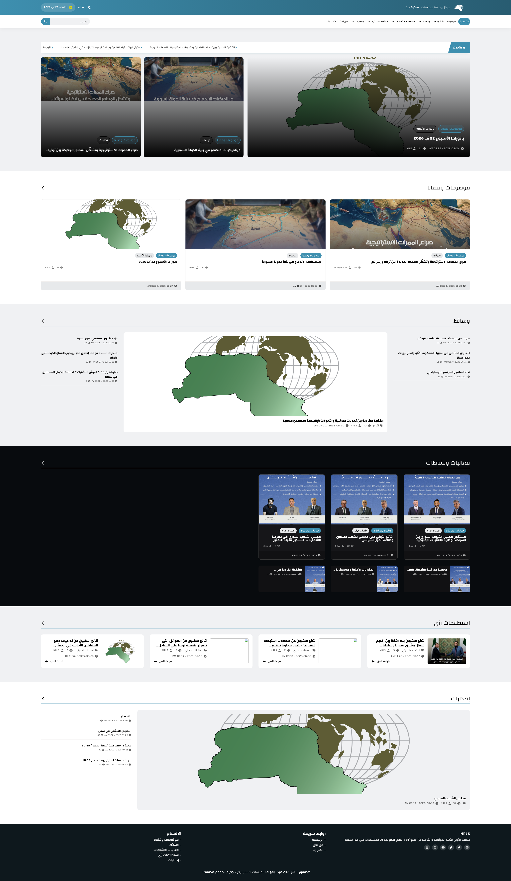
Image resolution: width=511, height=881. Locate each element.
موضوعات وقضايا (451, 128)
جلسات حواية (433, 530)
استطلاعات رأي (452, 624)
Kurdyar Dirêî (340, 267)
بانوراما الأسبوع (425, 128)
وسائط (462, 322)
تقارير (376, 425)
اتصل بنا (332, 21)
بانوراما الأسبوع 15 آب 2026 (208, 47)
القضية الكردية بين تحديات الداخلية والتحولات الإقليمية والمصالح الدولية (366, 47)
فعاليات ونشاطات (448, 464)
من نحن (344, 21)
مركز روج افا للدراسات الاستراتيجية (428, 7)
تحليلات (103, 140)
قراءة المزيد (140, 425)
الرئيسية (464, 21)
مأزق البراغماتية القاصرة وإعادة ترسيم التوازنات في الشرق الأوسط (274, 47)
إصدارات (460, 700)
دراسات (206, 140)
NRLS (409, 148)
